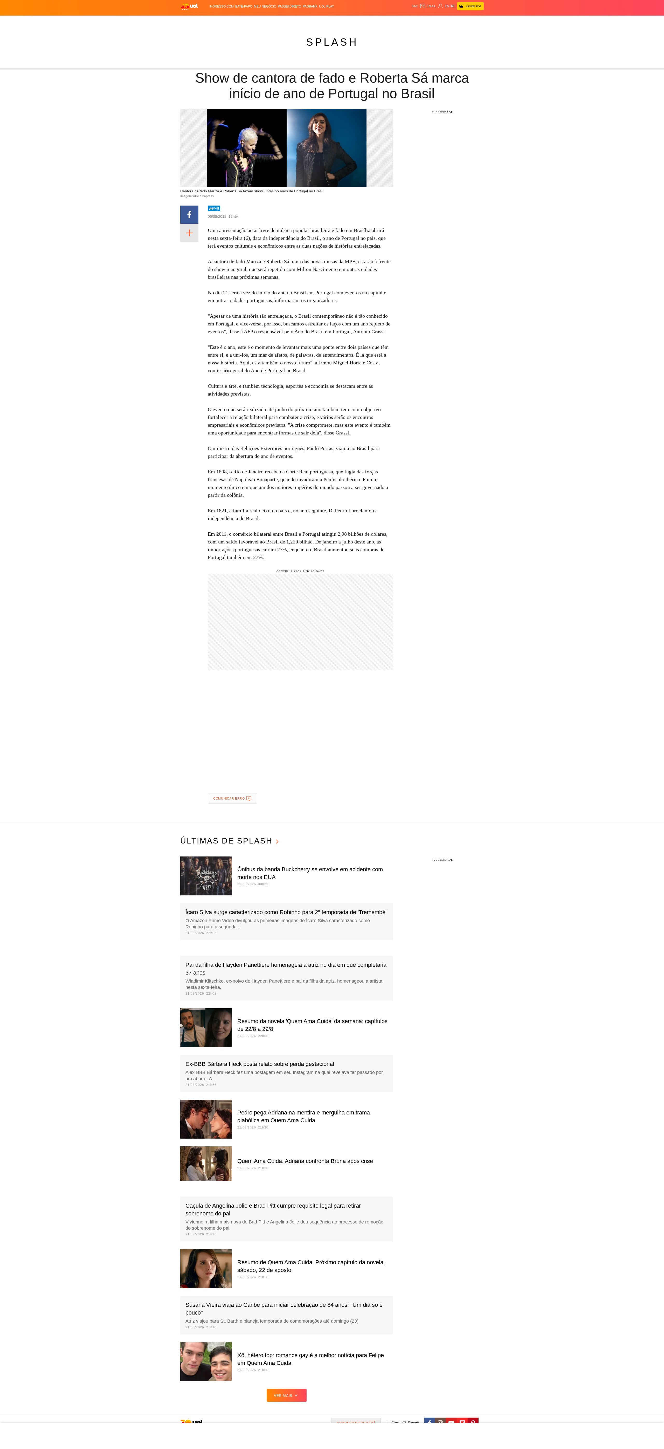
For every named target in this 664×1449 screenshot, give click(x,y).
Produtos (190, 21)
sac (415, 6)
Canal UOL (407, 21)
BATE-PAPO (243, 6)
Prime (444, 21)
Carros (273, 21)
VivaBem (371, 21)
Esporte (321, 21)
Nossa (424, 21)
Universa (353, 21)
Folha (306, 21)
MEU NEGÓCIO (265, 6)
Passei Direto (289, 6)
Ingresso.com (221, 6)
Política (256, 21)
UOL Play (326, 6)
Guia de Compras (477, 21)
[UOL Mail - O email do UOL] (428, 6)
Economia (290, 21)
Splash (337, 21)
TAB (434, 21)
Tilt (383, 21)
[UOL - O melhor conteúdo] (189, 6)
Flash (206, 21)
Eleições (221, 21)
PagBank (310, 6)
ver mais (283, 1395)
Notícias (239, 21)
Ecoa (392, 21)
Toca (455, 21)
